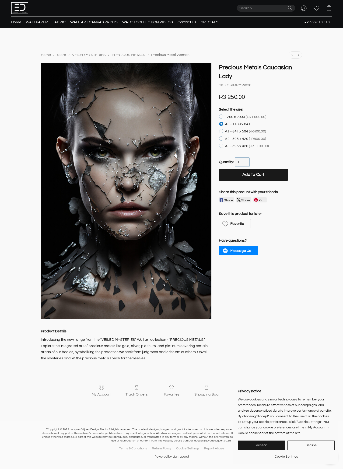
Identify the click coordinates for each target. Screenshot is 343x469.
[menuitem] (292, 55)
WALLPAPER (37, 22)
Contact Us (187, 22)
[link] (286, 454)
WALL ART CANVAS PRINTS (94, 22)
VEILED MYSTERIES (89, 55)
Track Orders (137, 394)
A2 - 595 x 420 (245, 139)
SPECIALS (209, 22)
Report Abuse (214, 448)
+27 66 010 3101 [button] (318, 22)
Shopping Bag (206, 394)
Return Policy (162, 448)
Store (61, 55)
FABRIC (59, 22)
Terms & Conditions (133, 448)
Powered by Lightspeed (171, 456)
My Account (102, 394)
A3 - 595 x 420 (247, 146)
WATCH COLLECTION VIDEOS (147, 22)
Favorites (171, 394)
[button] (19, 8)
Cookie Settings (188, 448)
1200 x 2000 (245, 117)
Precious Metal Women (170, 55)
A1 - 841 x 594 (245, 131)
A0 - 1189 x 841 (237, 124)
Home (16, 22)
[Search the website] (289, 8)
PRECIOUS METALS (128, 55)
